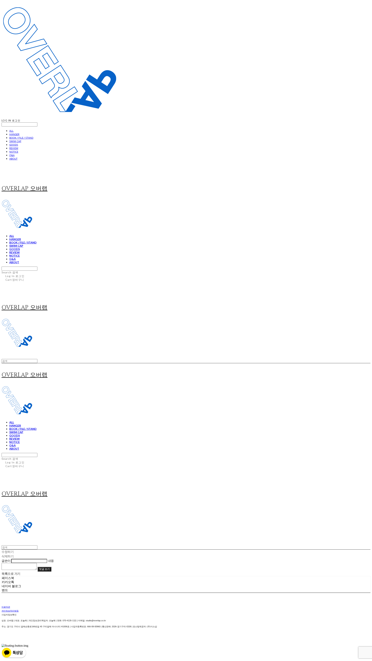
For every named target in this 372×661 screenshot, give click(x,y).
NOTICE (13, 151)
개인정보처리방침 (10, 611)
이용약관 (6, 607)
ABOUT (13, 158)
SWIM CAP (15, 141)
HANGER (14, 134)
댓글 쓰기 (44, 569)
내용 (51, 561)
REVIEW (13, 148)
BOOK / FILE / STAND (21, 137)
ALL (11, 131)
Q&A (12, 155)
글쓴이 (6, 561)
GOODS (13, 144)
